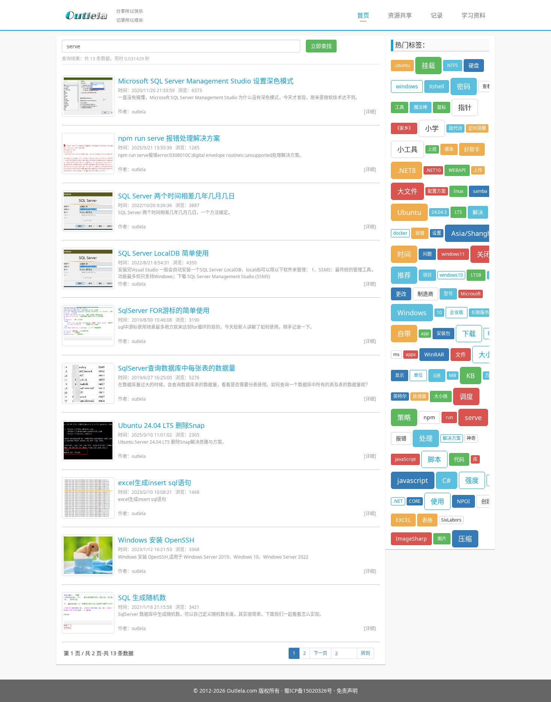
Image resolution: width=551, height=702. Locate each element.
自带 (404, 333)
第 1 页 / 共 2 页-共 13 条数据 (98, 653)
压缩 (465, 538)
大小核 (441, 396)
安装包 (443, 333)
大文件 (407, 191)
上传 (477, 170)
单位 (418, 375)
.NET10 (433, 170)
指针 (465, 107)
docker (400, 233)
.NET (398, 501)
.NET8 (406, 170)
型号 (448, 294)
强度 (472, 480)
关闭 (483, 254)
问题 (427, 254)
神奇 (471, 438)
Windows (412, 312)
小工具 (407, 149)
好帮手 (472, 149)
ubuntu (402, 65)
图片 (441, 538)
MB (452, 375)
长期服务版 (482, 312)
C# (446, 480)
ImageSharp (411, 538)
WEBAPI (457, 170)
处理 (426, 438)
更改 (401, 293)
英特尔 (400, 396)
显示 (399, 375)
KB (470, 375)
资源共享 (400, 15)
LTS (458, 212)
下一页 (320, 653)
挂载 (428, 65)
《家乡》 (404, 128)
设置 (436, 233)
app (425, 333)
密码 (463, 86)
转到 (365, 653)
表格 (427, 519)
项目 (427, 275)
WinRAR (434, 354)
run (449, 417)
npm (429, 417)
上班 (432, 149)
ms (396, 354)
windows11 (453, 254)
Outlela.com (243, 690)
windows (407, 86)
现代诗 (455, 128)
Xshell (436, 86)
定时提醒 (477, 128)
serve (473, 417)
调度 (466, 396)
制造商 (425, 293)
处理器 (419, 396)
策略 (404, 417)
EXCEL (403, 519)
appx (411, 354)
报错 (401, 438)
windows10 (451, 275)
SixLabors (451, 520)
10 (439, 312)
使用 (437, 501)
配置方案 (437, 191)
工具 (399, 107)
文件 (460, 354)
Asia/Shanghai (474, 233)
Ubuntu (409, 212)
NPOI (463, 501)
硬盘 (474, 65)
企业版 (456, 312)
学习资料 (473, 15)
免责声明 (347, 690)
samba (480, 191)
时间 (404, 254)
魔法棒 (420, 107)
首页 (368, 15)
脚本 (434, 459)
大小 (485, 354)
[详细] (370, 112)
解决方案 (452, 438)
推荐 (404, 275)
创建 (486, 501)
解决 (478, 212)
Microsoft (471, 294)
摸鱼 (449, 149)
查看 (486, 86)
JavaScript (405, 459)
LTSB (476, 275)
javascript (412, 480)
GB (436, 375)
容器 (419, 233)
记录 (437, 15)
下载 (469, 333)
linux (458, 191)
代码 (459, 459)
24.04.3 (439, 212)
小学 (432, 128)
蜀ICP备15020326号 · (309, 690)
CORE (415, 501)
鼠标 (441, 107)
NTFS (452, 65)
